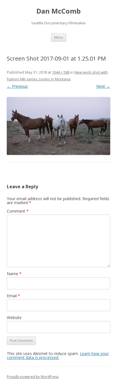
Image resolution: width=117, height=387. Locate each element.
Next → (103, 86)
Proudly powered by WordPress (32, 376)
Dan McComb (58, 11)
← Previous (17, 86)
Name (14, 273)
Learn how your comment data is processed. (58, 355)
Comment (18, 211)
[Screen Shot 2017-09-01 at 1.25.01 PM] (58, 126)
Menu (58, 37)
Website (14, 317)
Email (13, 295)
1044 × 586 (61, 72)
